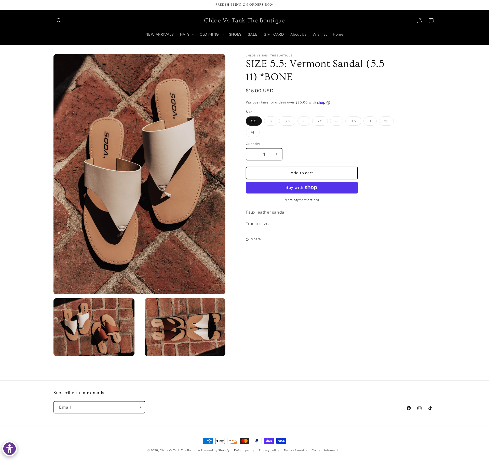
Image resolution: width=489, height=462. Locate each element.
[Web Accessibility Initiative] (9, 448)
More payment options (302, 200)
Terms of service (295, 450)
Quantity (253, 144)
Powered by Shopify (215, 450)
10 (389, 122)
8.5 (356, 122)
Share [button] (256, 239)
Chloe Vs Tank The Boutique (180, 450)
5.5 (253, 121)
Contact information (326, 450)
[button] (59, 20)
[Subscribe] (139, 407)
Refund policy (244, 450)
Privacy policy (269, 450)
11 (255, 133)
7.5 (323, 122)
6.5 (289, 122)
